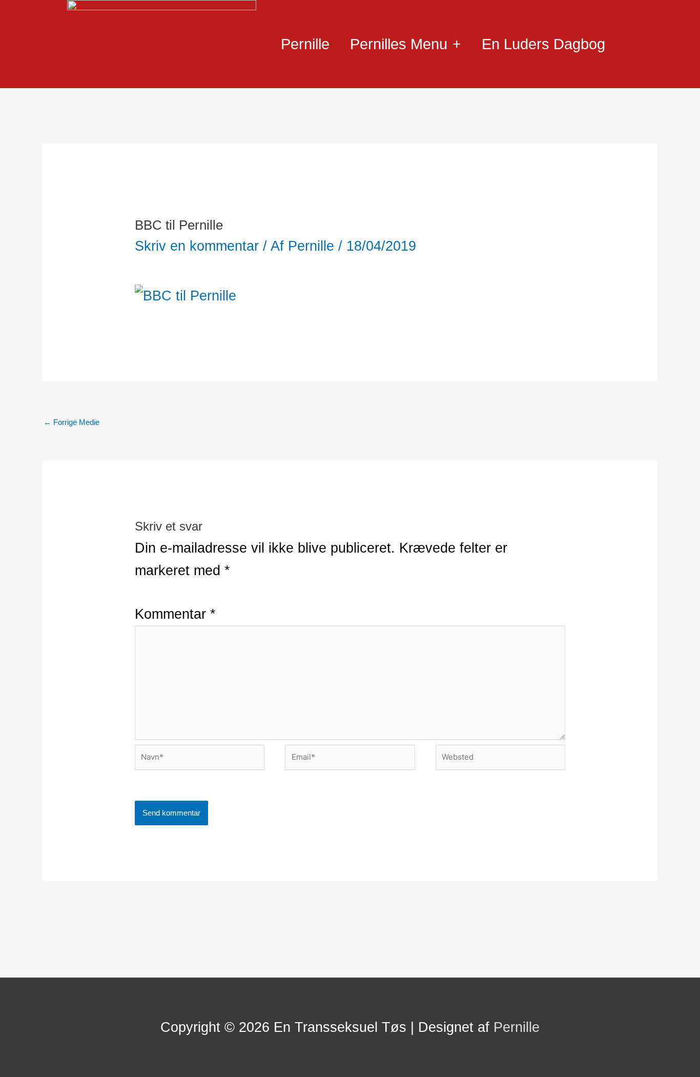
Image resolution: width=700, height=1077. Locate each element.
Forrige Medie (71, 422)
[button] (632, 45)
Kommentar (175, 614)
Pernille (305, 44)
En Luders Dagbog (543, 44)
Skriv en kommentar (197, 246)
